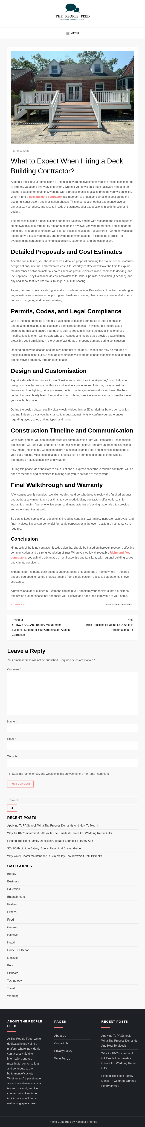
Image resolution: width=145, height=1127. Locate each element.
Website (12, 756)
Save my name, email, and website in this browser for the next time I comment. (60, 773)
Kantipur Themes (86, 1121)
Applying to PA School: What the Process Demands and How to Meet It (52, 825)
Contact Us (61, 1043)
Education (13, 889)
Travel (11, 988)
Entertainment (16, 896)
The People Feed (22, 1038)
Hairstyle (12, 934)
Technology (14, 980)
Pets (10, 965)
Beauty (11, 873)
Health (11, 942)
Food (10, 919)
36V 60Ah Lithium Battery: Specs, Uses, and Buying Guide (44, 848)
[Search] (12, 808)
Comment (14, 669)
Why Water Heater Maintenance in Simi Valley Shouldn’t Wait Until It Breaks (54, 856)
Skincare (12, 973)
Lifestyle (12, 957)
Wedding (13, 995)
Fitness (11, 911)
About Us (60, 1035)
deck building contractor (119, 604)
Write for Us (62, 1058)
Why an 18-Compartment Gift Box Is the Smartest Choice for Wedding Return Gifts (59, 833)
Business (17, 604)
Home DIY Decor (18, 950)
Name (12, 721)
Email (11, 738)
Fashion (12, 904)
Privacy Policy (63, 1050)
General (12, 927)
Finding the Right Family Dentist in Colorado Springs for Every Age (50, 840)
